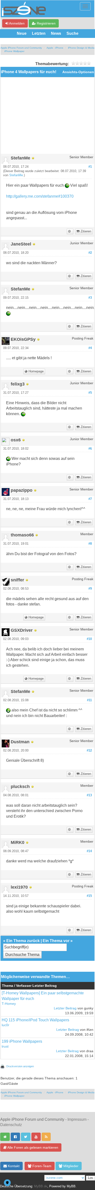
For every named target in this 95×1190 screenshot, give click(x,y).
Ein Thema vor (56, 941)
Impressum (76, 1119)
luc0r (5, 1025)
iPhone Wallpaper (14, 51)
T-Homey (9, 1004)
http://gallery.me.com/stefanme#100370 (40, 196)
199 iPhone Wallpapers (22, 1041)
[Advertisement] (47, 117)
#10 (89, 639)
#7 (90, 499)
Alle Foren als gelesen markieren (32, 1147)
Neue (22, 33)
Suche (72, 33)
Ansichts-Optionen (78, 72)
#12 (89, 750)
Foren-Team (41, 1166)
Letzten (39, 33)
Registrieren (46, 23)
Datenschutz (11, 1125)
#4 (90, 348)
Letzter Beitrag (65, 1008)
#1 (90, 166)
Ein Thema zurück (23, 941)
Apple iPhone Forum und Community (21, 47)
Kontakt (13, 1166)
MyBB (71, 1186)
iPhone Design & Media (81, 47)
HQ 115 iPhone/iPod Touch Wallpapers (35, 1020)
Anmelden (16, 23)
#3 (90, 297)
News (56, 33)
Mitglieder (70, 1166)
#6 (90, 448)
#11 (89, 700)
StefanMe (16, 175)
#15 (89, 896)
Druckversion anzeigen (20, 1066)
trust (5, 1046)
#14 (89, 851)
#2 (90, 252)
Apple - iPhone (55, 47)
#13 (89, 795)
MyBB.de (40, 1186)
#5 (90, 392)
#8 (90, 543)
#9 (90, 588)
